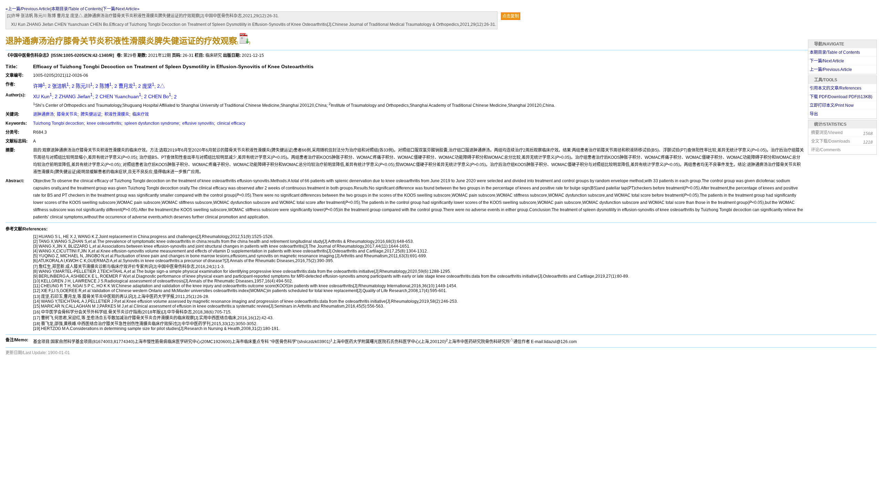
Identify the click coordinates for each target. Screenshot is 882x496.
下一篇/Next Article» (121, 9)
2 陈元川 (82, 86)
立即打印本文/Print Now (832, 105)
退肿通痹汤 (43, 114)
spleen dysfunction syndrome (151, 123)
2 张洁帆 (58, 86)
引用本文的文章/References (835, 88)
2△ (161, 86)
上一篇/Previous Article (831, 69)
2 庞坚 (146, 86)
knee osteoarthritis (103, 123)
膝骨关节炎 (67, 114)
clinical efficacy (230, 123)
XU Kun (42, 96)
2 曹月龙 (124, 86)
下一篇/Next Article (827, 61)
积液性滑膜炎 (116, 114)
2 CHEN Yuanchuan (118, 96)
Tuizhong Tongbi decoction (58, 123)
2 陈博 (103, 86)
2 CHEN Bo (157, 96)
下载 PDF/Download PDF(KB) (841, 96)
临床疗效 (140, 114)
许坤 (39, 86)
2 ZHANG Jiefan (74, 96)
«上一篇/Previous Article (28, 9)
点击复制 (510, 16)
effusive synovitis (197, 123)
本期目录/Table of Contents (76, 9)
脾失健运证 (90, 114)
